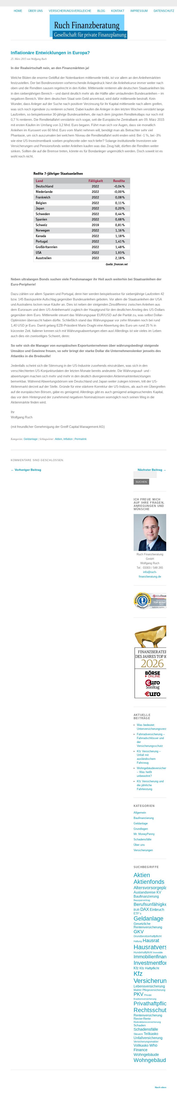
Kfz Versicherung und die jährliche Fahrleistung (150, 785)
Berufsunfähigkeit (152, 904)
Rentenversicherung (148, 1015)
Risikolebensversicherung (147, 1022)
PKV (138, 994)
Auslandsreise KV (147, 892)
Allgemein (140, 812)
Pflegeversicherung (153, 990)
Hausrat (151, 940)
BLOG (101, 11)
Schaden (140, 1025)
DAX (144, 909)
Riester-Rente (142, 1018)
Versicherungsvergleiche (70, 11)
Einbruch (157, 909)
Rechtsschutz (151, 1010)
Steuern (138, 1034)
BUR (136, 909)
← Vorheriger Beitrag (26, 469)
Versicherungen (143, 850)
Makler (138, 990)
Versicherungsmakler (146, 1041)
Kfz (136, 968)
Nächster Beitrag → (152, 469)
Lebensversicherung (149, 986)
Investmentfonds (154, 963)
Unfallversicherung (148, 1038)
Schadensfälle (142, 839)
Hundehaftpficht (143, 952)
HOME (18, 11)
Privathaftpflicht (152, 1003)
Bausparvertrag (142, 900)
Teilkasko (151, 1034)
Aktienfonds (149, 882)
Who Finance (145, 1047)
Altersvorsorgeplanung (155, 887)
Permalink (81, 439)
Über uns (35, 11)
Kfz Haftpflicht (149, 968)
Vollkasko (141, 1045)
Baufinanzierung (144, 818)
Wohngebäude (146, 1054)
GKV (139, 931)
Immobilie (158, 952)
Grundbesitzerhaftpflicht (147, 936)
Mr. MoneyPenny (144, 834)
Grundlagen (141, 828)
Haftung (138, 941)
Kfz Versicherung (152, 977)
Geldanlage (31, 439)
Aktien (58, 439)
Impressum (139, 11)
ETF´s (137, 913)
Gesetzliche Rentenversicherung (148, 925)
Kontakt (117, 11)
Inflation (68, 439)
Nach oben (160, 1087)
